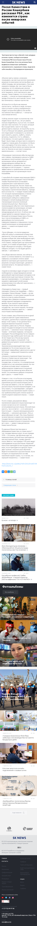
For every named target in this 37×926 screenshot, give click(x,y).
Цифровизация (7, 872)
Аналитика (5, 869)
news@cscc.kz (6, 922)
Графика (23, 888)
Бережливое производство (25, 873)
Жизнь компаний (7, 889)
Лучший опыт (6, 875)
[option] (9, 828)
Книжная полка (25, 858)
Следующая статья (10, 485)
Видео (22, 885)
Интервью (5, 878)
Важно (4, 866)
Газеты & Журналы (26, 865)
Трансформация (7, 886)
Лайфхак (23, 861)
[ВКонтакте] (3, 471)
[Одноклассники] (6, 471)
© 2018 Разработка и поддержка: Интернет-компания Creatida (13, 851)
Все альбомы (9, 592)
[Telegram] (14, 471)
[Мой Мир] (8, 471)
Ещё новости (16, 812)
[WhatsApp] (11, 471)
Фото (22, 882)
